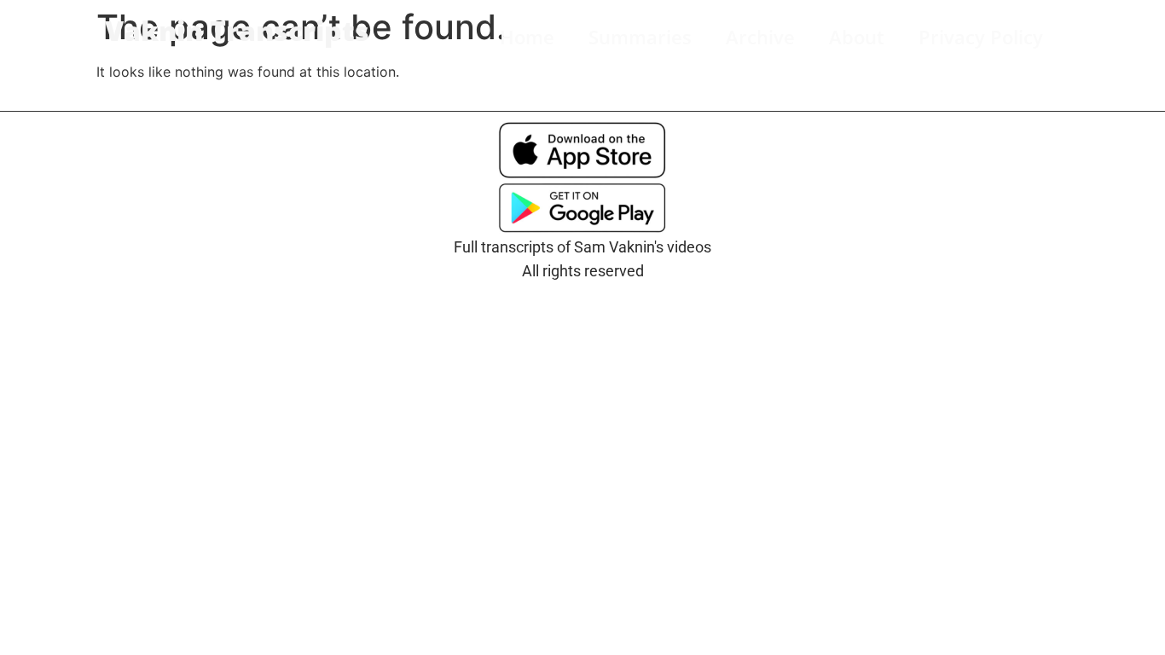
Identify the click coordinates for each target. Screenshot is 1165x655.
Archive (760, 36)
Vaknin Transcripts (237, 30)
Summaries (640, 36)
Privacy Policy (981, 36)
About (856, 36)
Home (527, 36)
